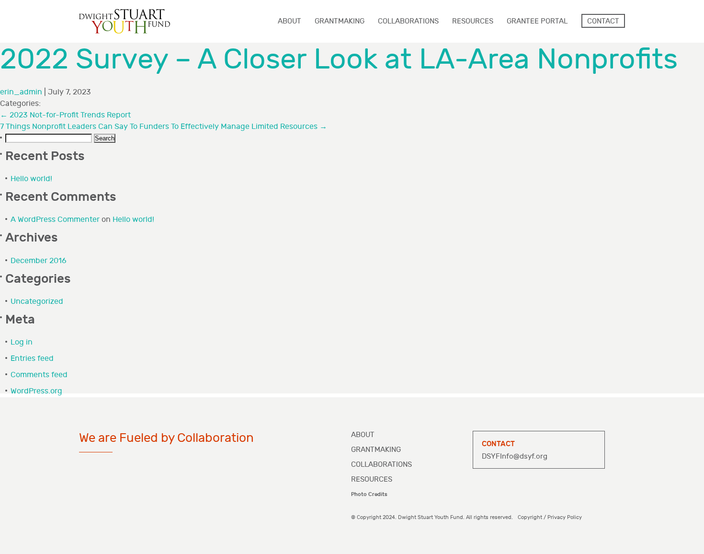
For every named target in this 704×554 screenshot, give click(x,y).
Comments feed (39, 375)
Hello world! (31, 179)
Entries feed (32, 358)
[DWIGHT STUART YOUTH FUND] (124, 21)
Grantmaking (376, 450)
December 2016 (39, 260)
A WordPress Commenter (55, 219)
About (363, 435)
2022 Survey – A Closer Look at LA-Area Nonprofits (339, 60)
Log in (22, 342)
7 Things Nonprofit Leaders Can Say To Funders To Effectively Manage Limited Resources (163, 126)
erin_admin (21, 92)
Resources (371, 479)
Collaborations (381, 465)
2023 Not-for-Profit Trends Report (65, 115)
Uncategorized (37, 301)
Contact (603, 21)
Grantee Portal (537, 21)
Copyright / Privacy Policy (550, 517)
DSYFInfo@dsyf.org (514, 456)
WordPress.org (36, 391)
